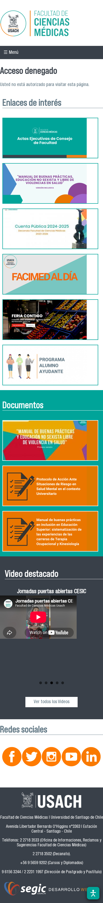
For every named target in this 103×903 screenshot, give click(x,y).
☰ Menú (11, 52)
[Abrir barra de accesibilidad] (93, 893)
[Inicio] (51, 24)
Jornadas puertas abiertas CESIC (51, 592)
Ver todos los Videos (51, 702)
